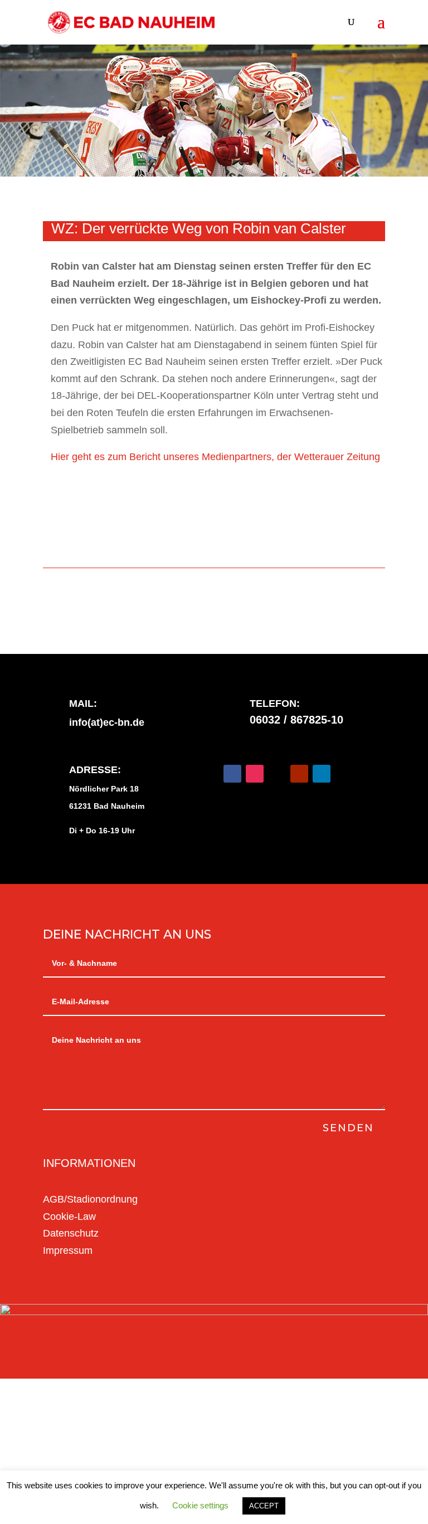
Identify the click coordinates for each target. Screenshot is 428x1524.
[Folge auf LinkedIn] (321, 774)
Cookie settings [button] (200, 1505)
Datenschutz (71, 1233)
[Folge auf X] (277, 774)
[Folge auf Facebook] (232, 774)
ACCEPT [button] (264, 1506)
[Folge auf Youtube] (299, 774)
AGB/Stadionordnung (90, 1199)
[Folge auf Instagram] (255, 774)
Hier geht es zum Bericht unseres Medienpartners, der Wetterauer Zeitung (215, 456)
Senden (348, 1128)
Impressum (68, 1250)
